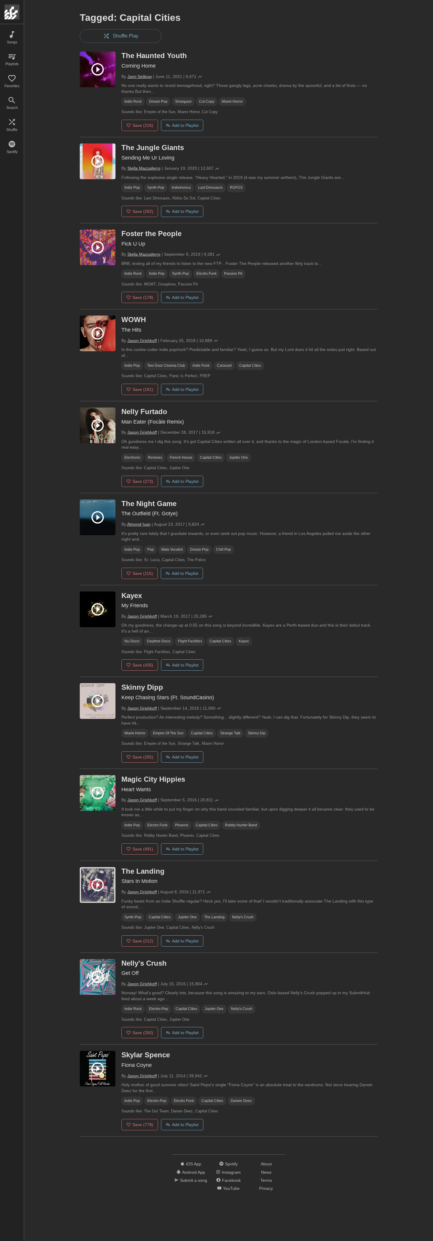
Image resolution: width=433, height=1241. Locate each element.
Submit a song (193, 1180)
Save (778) (142, 1124)
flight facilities (190, 641)
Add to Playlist (185, 125)
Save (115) (142, 573)
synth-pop (155, 187)
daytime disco (159, 641)
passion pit (233, 273)
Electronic (132, 457)
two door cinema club (166, 365)
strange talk (230, 733)
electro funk (206, 273)
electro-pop (158, 1009)
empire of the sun (168, 733)
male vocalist (172, 549)
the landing (214, 917)
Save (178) (142, 297)
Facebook (231, 1180)
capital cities (250, 365)
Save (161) (142, 389)
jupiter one (238, 457)
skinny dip (256, 733)
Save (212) (142, 941)
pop (150, 549)
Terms (266, 1180)
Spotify (231, 1164)
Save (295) (142, 757)
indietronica (181, 187)
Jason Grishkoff (142, 340)
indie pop (132, 187)
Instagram (231, 1172)
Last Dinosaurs (210, 187)
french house (181, 457)
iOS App (193, 1164)
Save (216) (142, 125)
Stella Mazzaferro (143, 168)
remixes (155, 457)
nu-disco (132, 641)
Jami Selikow (139, 76)
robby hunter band (241, 825)
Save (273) (142, 481)
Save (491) (142, 849)
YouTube (231, 1188)
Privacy (266, 1188)
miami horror (232, 101)
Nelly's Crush (243, 917)
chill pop (223, 549)
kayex (244, 641)
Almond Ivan (139, 524)
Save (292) (142, 211)
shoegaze (183, 101)
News (266, 1172)
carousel (224, 365)
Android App (193, 1172)
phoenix (181, 825)
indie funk (201, 365)
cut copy (206, 101)
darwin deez (241, 1101)
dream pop (158, 101)
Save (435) (142, 665)
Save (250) (142, 1032)
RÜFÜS (236, 187)
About (266, 1164)
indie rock (133, 101)
